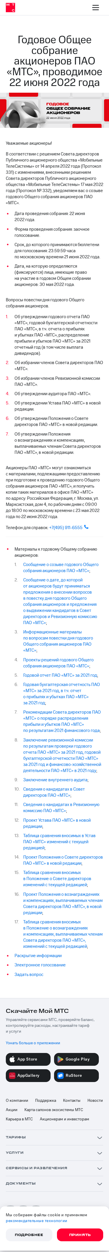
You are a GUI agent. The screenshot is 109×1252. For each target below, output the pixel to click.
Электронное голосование (40, 965)
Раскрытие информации (38, 956)
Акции (11, 1110)
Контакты (72, 1101)
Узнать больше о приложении (33, 1043)
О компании (17, 1101)
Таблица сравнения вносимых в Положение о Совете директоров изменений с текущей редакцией (57, 879)
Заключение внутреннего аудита (55, 780)
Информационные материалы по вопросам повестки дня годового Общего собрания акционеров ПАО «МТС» (58, 641)
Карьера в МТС (19, 1119)
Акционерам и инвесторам (64, 1119)
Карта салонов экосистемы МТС (53, 1110)
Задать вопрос (29, 975)
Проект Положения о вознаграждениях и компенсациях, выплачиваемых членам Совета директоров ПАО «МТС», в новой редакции (63, 903)
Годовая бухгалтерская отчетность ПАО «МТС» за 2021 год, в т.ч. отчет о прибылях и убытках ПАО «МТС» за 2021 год (61, 694)
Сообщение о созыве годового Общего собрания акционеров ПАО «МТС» (61, 568)
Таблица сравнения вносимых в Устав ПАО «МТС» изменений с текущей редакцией (59, 842)
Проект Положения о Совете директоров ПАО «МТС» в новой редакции (63, 860)
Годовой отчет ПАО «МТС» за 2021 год (60, 675)
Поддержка (45, 1101)
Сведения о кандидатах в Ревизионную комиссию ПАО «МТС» (61, 808)
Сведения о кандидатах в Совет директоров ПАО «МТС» (54, 792)
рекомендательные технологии (36, 1221)
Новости (95, 1101)
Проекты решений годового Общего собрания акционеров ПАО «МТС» (58, 663)
